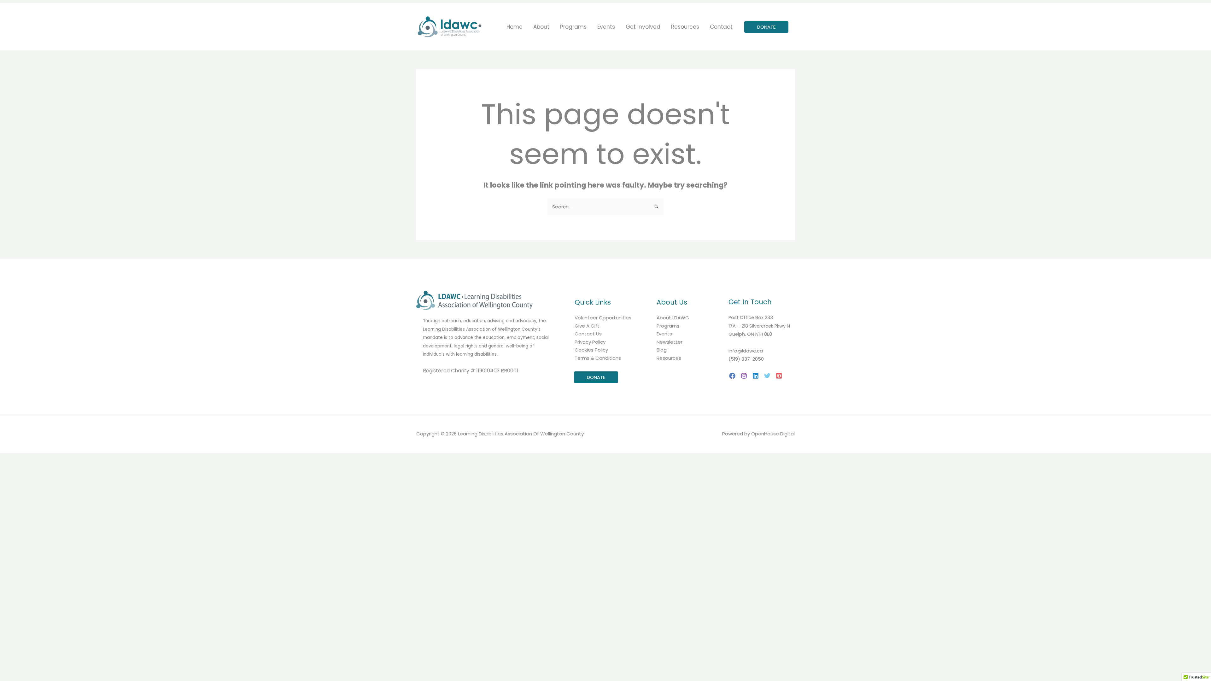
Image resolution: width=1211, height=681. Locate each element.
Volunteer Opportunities (603, 317)
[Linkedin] (755, 375)
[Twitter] (767, 375)
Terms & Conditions (598, 358)
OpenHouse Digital (773, 433)
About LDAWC (673, 317)
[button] (766, 27)
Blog (662, 349)
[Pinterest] (779, 375)
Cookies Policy (591, 349)
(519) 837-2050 (746, 359)
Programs (668, 326)
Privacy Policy (590, 342)
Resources (669, 358)
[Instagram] (744, 375)
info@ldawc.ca (745, 351)
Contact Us (588, 333)
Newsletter (669, 342)
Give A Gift (587, 326)
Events (664, 333)
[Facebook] (732, 375)
